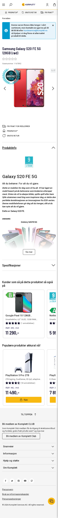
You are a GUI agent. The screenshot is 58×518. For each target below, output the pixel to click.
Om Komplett (10, 467)
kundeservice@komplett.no (35, 30)
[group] (29, 87)
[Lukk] (53, 25)
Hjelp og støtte (11, 460)
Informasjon (10, 453)
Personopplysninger (11, 499)
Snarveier (8, 446)
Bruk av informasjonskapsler (15, 494)
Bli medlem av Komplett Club (21, 436)
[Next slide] (53, 88)
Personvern (7, 489)
